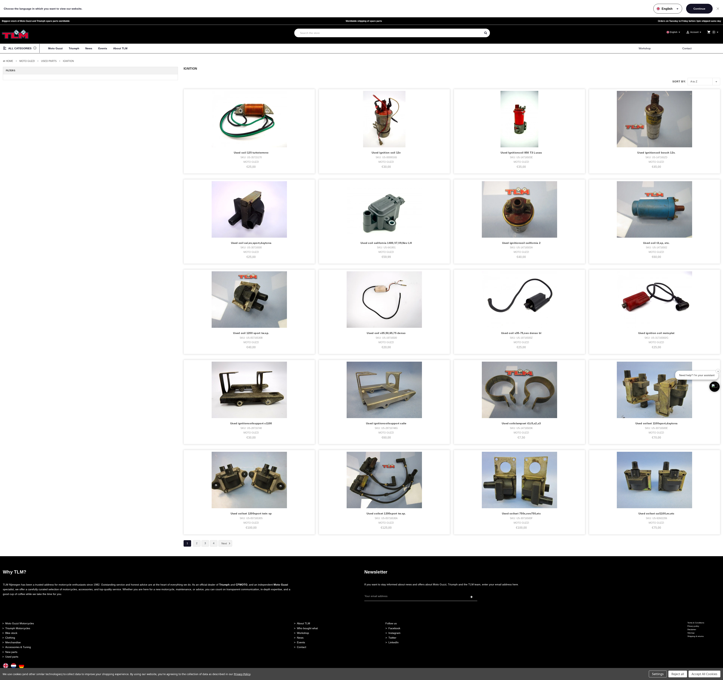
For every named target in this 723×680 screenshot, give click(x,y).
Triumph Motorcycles (17, 628)
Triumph (74, 48)
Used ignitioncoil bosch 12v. (656, 152)
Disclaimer (691, 629)
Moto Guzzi (55, 48)
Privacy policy (693, 626)
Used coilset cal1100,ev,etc (656, 513)
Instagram (394, 632)
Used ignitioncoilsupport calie (386, 423)
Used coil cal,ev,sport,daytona (251, 242)
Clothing (10, 637)
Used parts (11, 656)
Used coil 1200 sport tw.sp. (251, 333)
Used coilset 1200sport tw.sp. (386, 513)
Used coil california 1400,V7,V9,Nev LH (386, 242)
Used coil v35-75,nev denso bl (521, 333)
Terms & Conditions (695, 623)
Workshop (645, 48)
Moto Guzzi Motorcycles (19, 623)
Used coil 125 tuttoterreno (251, 152)
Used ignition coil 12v (386, 152)
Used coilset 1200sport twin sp (251, 513)
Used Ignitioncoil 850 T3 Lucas (521, 152)
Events (102, 48)
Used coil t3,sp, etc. (656, 242)
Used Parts (49, 61)
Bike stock (11, 632)
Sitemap (691, 633)
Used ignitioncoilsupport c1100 (251, 423)
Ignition (68, 61)
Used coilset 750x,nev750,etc (521, 513)
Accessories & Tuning (18, 647)
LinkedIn (393, 642)
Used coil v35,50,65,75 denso (386, 333)
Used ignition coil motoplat (656, 333)
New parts (11, 651)
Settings (658, 674)
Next (224, 543)
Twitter (392, 637)
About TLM (120, 48)
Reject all (677, 674)
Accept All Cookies (704, 674)
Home (9, 61)
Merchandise (13, 642)
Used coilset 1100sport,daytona (656, 423)
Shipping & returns (695, 636)
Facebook (394, 628)
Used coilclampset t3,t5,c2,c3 (521, 423)
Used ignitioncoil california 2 (521, 242)
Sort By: (679, 81)
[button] (714, 386)
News (88, 48)
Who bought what (307, 628)
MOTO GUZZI (27, 61)
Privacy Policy (242, 674)
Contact (687, 48)
